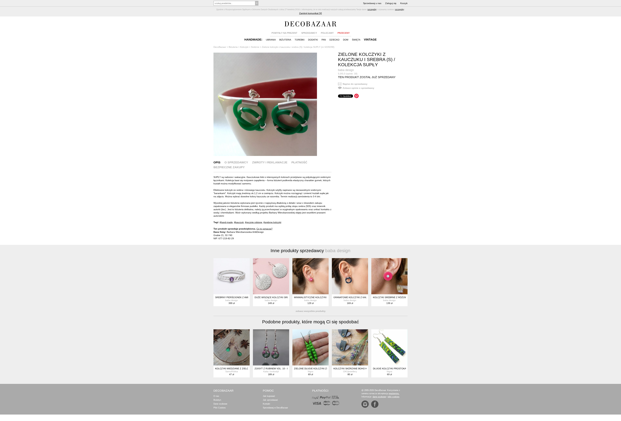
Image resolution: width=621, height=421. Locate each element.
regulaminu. (394, 393)
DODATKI (313, 39)
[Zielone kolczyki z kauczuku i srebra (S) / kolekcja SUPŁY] (265, 104)
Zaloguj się (390, 3)
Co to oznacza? (264, 228)
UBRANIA (271, 39)
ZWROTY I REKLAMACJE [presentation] (269, 162)
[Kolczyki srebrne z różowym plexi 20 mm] (389, 276)
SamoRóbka (231, 371)
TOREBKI (300, 39)
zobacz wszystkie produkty (311, 311)
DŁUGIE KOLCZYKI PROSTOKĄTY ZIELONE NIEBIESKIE (402, 368)
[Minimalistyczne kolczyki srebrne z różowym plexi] (310, 276)
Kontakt (266, 404)
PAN (323, 39)
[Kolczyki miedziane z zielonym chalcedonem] (231, 347)
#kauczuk (239, 222)
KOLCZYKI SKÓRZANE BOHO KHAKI (352, 368)
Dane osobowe (220, 404)
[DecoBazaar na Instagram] (365, 404)
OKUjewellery (350, 371)
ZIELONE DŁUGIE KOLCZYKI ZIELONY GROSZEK (320, 368)
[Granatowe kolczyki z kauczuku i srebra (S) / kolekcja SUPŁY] (350, 276)
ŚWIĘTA (356, 39)
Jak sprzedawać (270, 400)
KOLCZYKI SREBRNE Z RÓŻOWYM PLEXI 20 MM (399, 297)
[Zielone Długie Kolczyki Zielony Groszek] (310, 347)
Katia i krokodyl (271, 371)
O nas (216, 396)
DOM (345, 39)
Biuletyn (217, 400)
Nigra (310, 371)
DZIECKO (334, 39)
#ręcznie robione (253, 222)
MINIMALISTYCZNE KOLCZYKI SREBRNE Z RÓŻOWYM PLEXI (327, 297)
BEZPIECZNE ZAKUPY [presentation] (229, 167)
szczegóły (372, 9)
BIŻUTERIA (285, 39)
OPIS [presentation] (216, 162)
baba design (346, 70)
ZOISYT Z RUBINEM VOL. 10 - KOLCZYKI (276, 368)
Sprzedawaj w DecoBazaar (275, 407)
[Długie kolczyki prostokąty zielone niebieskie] (389, 347)
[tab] (216, 162)
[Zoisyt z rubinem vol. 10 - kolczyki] (271, 347)
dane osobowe (379, 396)
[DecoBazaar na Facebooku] (374, 404)
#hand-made (226, 222)
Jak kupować (269, 396)
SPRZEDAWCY (309, 33)
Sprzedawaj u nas (372, 3)
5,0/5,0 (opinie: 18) (347, 73)
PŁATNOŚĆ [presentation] (299, 162)
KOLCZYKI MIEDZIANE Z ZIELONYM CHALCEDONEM (243, 368)
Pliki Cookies (219, 407)
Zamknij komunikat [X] (310, 13)
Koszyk (404, 3)
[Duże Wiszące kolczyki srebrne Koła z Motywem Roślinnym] (271, 276)
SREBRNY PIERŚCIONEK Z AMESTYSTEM (237, 297)
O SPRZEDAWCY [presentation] (236, 162)
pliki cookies (393, 396)
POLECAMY (327, 33)
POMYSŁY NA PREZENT (284, 33)
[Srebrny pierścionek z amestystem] (231, 276)
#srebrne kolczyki (272, 222)
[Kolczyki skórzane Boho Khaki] (350, 347)
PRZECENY (344, 33)
